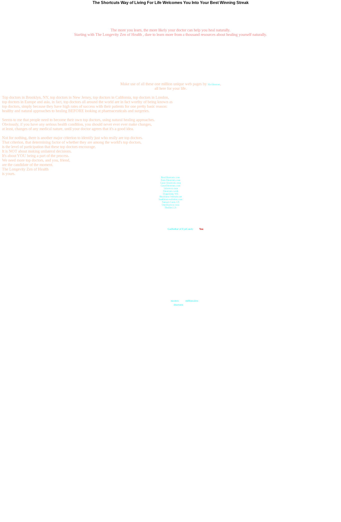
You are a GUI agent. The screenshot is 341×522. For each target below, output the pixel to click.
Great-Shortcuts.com (170, 182)
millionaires (191, 300)
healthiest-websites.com (170, 199)
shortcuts (178, 304)
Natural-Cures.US (170, 202)
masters (175, 300)
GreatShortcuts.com (170, 185)
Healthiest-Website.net (171, 196)
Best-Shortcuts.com (170, 180)
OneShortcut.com (170, 204)
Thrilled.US (170, 207)
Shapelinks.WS (170, 193)
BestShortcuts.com (170, 177)
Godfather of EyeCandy (180, 229)
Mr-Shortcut (214, 84)
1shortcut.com (171, 188)
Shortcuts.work (170, 191)
